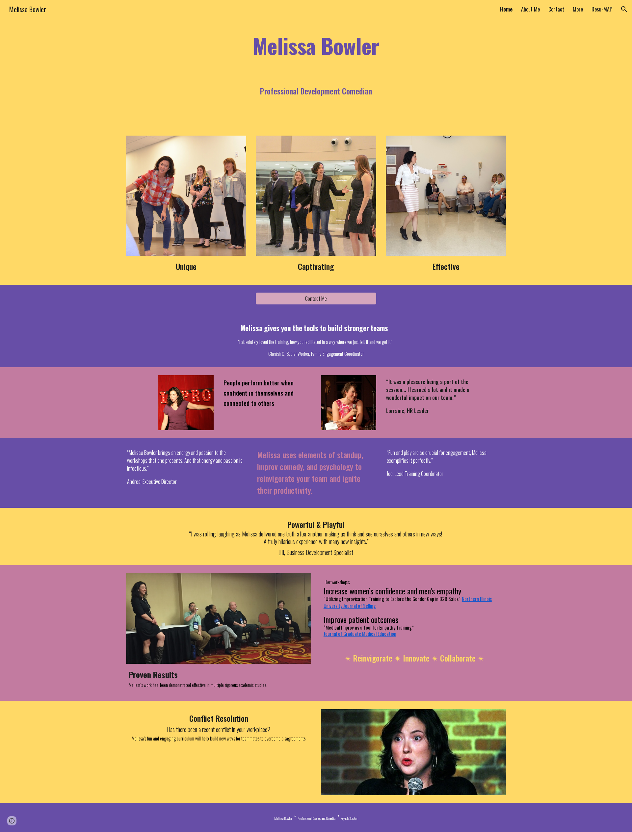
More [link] (578, 9)
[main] (316, 45)
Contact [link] (556, 9)
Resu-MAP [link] (602, 9)
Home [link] (506, 9)
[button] (624, 9)
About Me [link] (530, 9)
